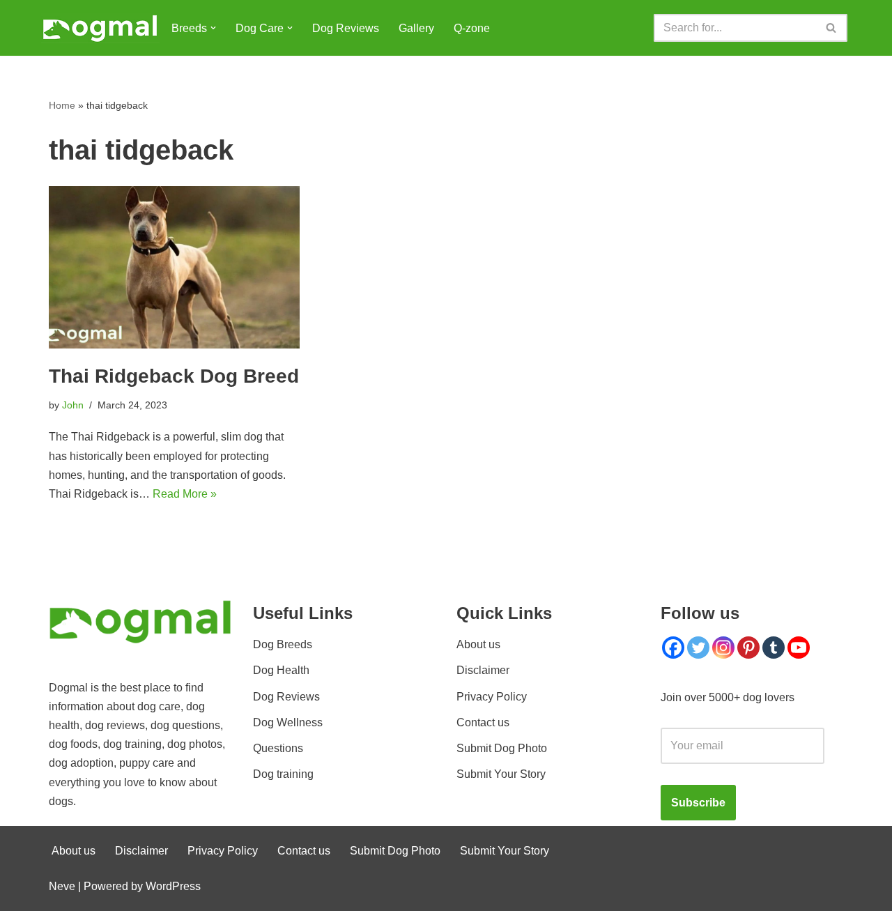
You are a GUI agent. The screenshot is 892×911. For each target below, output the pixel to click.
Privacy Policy (491, 697)
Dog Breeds (282, 644)
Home (62, 105)
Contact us (482, 722)
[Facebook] (673, 647)
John (73, 405)
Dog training (283, 774)
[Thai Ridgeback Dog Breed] (174, 267)
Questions (278, 748)
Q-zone (472, 28)
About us (478, 644)
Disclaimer (482, 670)
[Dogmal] (100, 28)
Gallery (416, 28)
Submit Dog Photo (501, 748)
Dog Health (281, 670)
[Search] (831, 28)
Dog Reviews (345, 28)
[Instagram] (723, 647)
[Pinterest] (748, 647)
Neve (62, 886)
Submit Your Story (501, 774)
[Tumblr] (773, 647)
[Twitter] (698, 647)
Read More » (185, 494)
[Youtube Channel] (798, 647)
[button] (213, 28)
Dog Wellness (288, 722)
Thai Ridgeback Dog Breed (174, 376)
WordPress (173, 886)
